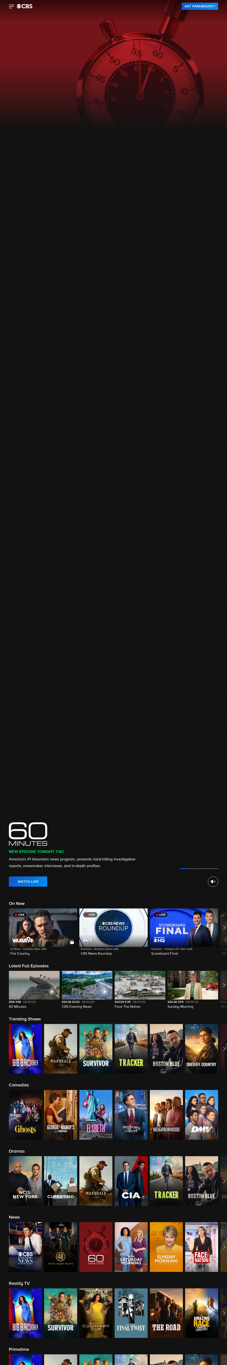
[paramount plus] (24, 6)
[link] (200, 6)
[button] (12, 7)
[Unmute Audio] (213, 881)
